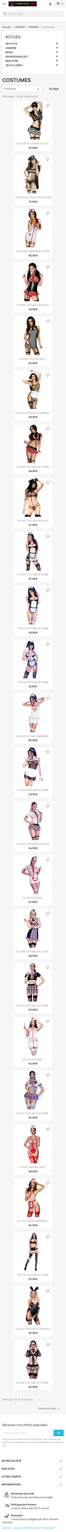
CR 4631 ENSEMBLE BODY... (33, 1167)
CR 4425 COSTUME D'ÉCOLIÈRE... (33, 1005)
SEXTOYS (11, 43)
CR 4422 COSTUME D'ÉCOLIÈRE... (33, 1382)
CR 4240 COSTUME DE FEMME (33, 790)
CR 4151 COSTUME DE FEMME (33, 628)
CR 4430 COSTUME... (33, 1059)
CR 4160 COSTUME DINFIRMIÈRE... (33, 736)
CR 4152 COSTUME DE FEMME (33, 682)
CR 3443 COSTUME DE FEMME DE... (33, 413)
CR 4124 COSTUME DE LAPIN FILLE (33, 1328)
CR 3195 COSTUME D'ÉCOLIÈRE (33, 305)
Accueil (13, 36)
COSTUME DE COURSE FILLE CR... (33, 143)
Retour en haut (49, 1408)
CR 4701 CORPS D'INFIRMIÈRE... (33, 1221)
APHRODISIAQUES (16, 56)
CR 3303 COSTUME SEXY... (33, 359)
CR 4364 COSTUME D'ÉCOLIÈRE (33, 843)
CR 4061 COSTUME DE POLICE (33, 520)
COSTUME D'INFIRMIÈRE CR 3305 (33, 251)
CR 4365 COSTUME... (33, 897)
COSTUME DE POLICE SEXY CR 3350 (33, 197)
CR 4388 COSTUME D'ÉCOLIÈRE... (33, 951)
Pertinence (22, 89)
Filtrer (54, 89)
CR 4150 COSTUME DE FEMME (33, 574)
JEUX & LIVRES (14, 65)
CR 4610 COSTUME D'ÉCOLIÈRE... (33, 1113)
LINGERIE (10, 48)
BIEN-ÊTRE (11, 61)
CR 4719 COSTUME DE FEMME (33, 1274)
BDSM (9, 52)
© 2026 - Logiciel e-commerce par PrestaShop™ (29, 1528)
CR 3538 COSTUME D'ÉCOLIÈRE (33, 466)
